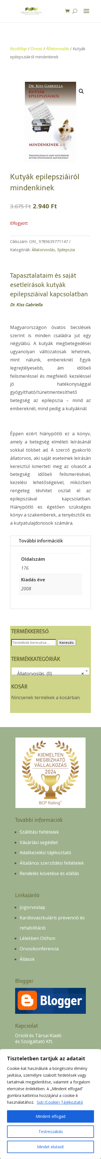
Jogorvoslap (32, 907)
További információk (41, 541)
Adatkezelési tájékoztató (45, 852)
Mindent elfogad (50, 1116)
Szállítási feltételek (39, 832)
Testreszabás (50, 1131)
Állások (27, 959)
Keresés (66, 642)
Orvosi (36, 48)
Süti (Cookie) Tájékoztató (60, 1102)
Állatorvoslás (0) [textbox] (49, 673)
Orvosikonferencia (39, 949)
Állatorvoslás (57, 48)
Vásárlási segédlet (39, 842)
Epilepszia (66, 249)
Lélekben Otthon (37, 938)
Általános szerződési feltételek (52, 863)
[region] (50, 1104)
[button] (81, 91)
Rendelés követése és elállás (49, 873)
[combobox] (50, 671)
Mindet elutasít (50, 1146)
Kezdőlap (18, 48)
